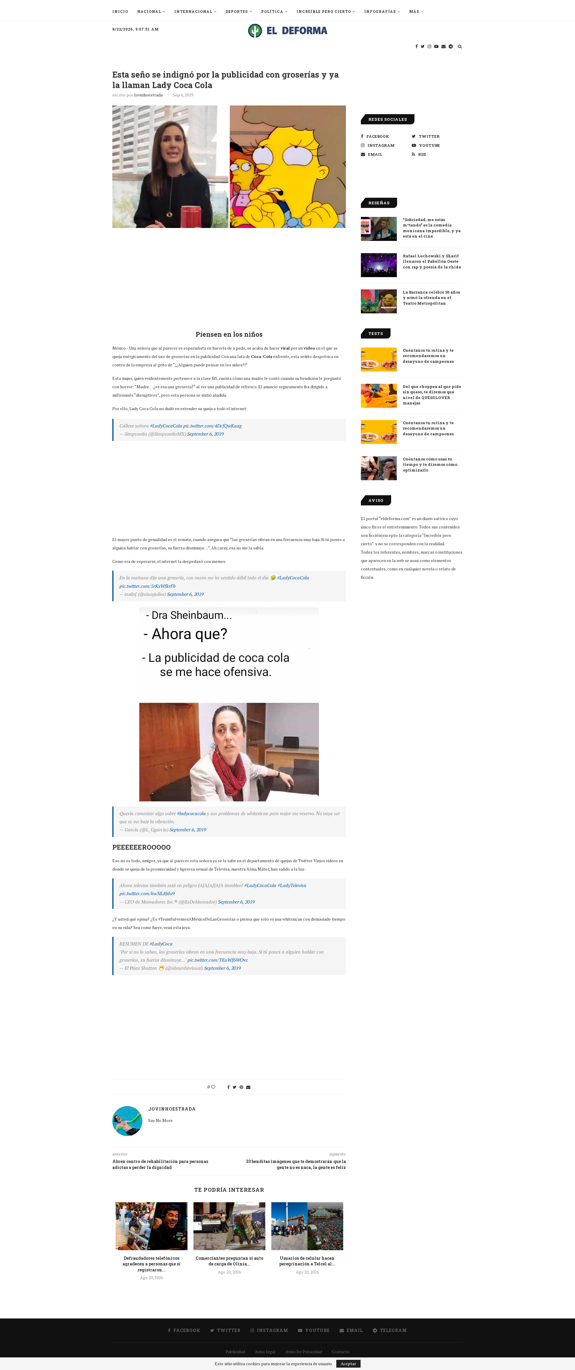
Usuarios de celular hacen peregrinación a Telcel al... (307, 1261)
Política (272, 11)
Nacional (149, 11)
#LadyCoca (161, 943)
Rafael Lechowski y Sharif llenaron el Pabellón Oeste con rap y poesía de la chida (432, 261)
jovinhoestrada (148, 95)
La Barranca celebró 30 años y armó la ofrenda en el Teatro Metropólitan (431, 297)
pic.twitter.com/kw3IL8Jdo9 (147, 893)
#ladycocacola (191, 813)
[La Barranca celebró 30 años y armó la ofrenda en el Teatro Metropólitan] (379, 301)
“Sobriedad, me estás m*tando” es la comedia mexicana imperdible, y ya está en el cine (432, 228)
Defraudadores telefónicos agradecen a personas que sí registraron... (151, 1264)
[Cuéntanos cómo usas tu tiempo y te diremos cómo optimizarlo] (379, 468)
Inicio (120, 11)
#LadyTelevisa (292, 885)
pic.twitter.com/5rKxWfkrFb (147, 586)
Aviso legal (265, 1351)
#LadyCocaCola (166, 425)
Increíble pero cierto (323, 11)
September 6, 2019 (205, 434)
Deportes (237, 11)
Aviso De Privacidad (303, 1351)
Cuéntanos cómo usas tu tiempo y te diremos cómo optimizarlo (430, 464)
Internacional (193, 11)
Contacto (340, 1351)
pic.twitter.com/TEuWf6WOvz (217, 960)
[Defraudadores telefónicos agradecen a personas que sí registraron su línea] (151, 1226)
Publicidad (235, 1351)
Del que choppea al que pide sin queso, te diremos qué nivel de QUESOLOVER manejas (432, 395)
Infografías (380, 11)
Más (414, 11)
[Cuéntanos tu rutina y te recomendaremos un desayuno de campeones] (379, 359)
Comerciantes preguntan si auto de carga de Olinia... (229, 1261)
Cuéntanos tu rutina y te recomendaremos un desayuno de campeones (428, 356)
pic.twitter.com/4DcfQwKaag (212, 425)
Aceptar (348, 1363)
